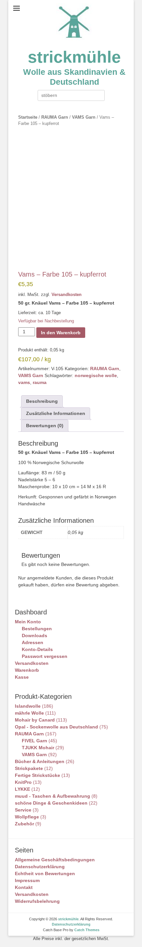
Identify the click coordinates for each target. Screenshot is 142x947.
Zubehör (24, 823)
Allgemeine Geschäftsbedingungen (55, 859)
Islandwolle (28, 706)
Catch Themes (86, 930)
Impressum (27, 880)
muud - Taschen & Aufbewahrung (52, 796)
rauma (40, 382)
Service (23, 810)
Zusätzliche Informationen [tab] (55, 413)
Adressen (32, 642)
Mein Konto (28, 621)
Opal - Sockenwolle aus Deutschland (56, 726)
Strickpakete (29, 768)
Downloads (34, 635)
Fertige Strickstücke (37, 775)
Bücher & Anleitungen (39, 761)
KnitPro (23, 782)
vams (24, 382)
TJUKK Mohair (38, 747)
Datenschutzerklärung (40, 866)
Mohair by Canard (35, 720)
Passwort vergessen (44, 656)
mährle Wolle (29, 713)
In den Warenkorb (61, 332)
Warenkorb (27, 670)
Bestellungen (37, 628)
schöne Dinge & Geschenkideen (51, 803)
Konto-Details (37, 649)
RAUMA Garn (54, 117)
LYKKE (22, 789)
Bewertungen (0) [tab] (44, 425)
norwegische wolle (96, 375)
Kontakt (24, 887)
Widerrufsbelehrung (37, 901)
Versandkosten (67, 294)
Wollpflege (27, 816)
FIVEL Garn (34, 740)
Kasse (22, 677)
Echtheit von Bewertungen (45, 873)
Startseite (27, 117)
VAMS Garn (83, 117)
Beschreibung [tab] (42, 401)
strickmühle (74, 57)
